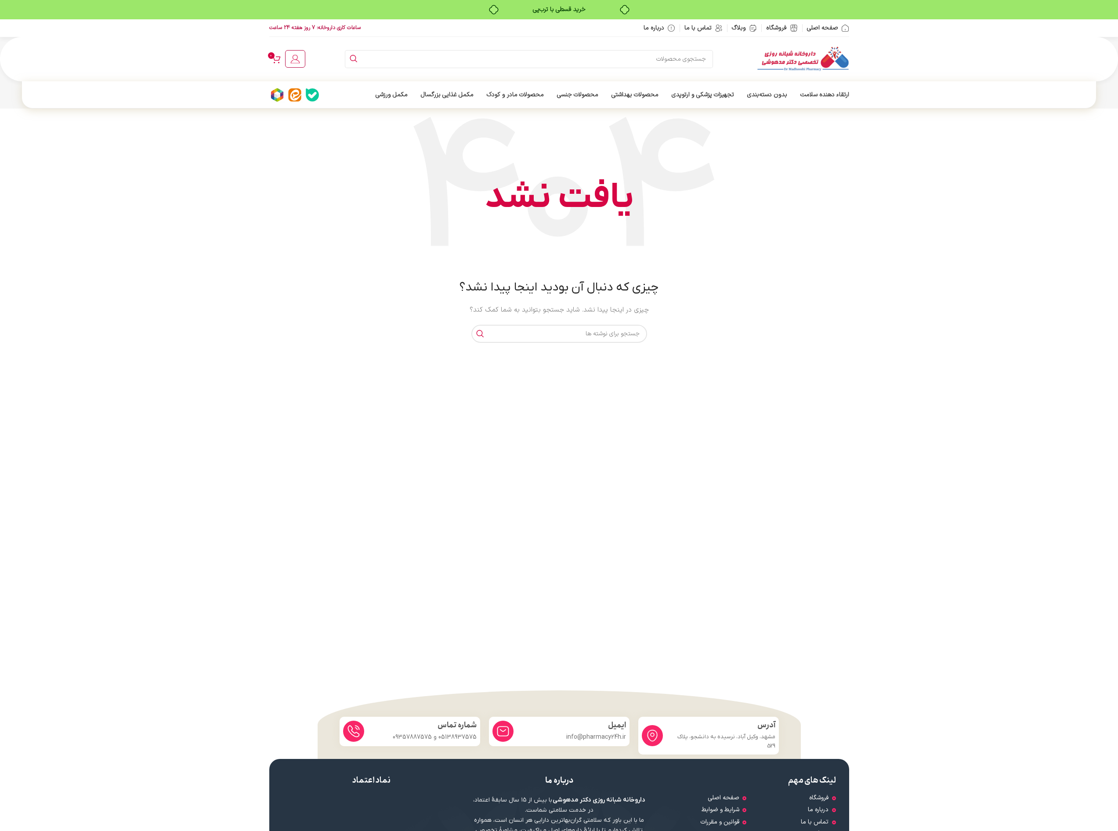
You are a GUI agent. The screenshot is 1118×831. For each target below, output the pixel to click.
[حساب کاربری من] (295, 59)
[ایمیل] (503, 731)
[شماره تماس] (353, 731)
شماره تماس (457, 725)
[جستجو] (354, 59)
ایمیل (617, 725)
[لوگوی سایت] (803, 58)
